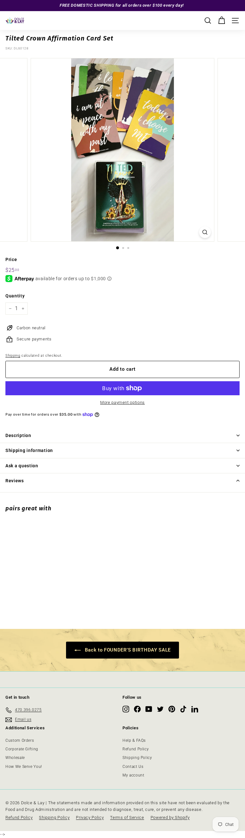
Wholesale (15, 757)
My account (133, 775)
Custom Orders (19, 740)
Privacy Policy (90, 817)
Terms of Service (127, 817)
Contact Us (133, 766)
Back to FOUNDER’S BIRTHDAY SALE (127, 650)
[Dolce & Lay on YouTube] (148, 709)
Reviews (14, 480)
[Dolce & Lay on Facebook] (137, 709)
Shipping (12, 355)
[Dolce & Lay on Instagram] (125, 709)
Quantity (15, 295)
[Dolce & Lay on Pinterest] (171, 709)
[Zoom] (205, 232)
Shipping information (29, 450)
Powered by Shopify (170, 817)
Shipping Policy (137, 757)
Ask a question (21, 465)
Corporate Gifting (21, 749)
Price (11, 259)
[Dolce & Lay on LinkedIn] (194, 709)
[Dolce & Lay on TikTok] (183, 709)
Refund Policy (135, 749)
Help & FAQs (134, 740)
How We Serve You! (23, 766)
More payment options (122, 402)
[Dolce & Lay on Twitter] (160, 709)
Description (18, 435)
